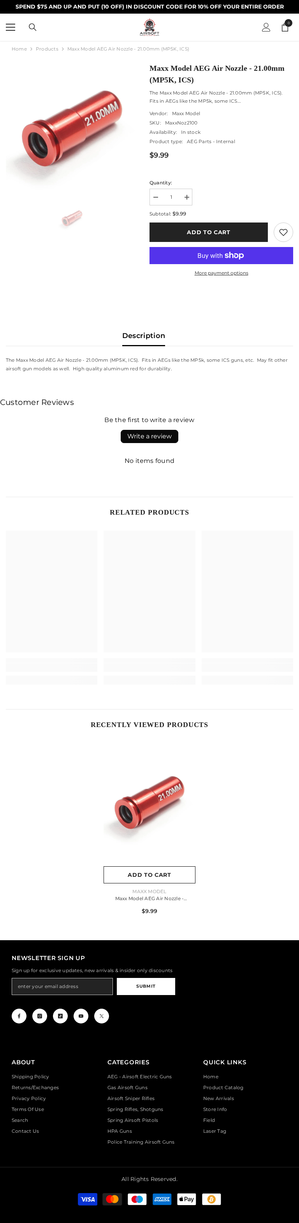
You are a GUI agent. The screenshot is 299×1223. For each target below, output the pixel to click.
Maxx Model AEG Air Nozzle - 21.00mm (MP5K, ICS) (149, 899)
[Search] (32, 27)
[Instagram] (39, 1016)
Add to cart (208, 232)
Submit (145, 986)
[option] (72, 128)
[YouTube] (81, 1016)
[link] (283, 232)
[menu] (10, 27)
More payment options (221, 273)
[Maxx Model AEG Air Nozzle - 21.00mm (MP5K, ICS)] (149, 802)
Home (19, 49)
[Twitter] (101, 1016)
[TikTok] (60, 1016)
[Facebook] (19, 1016)
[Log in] (266, 27)
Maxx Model (186, 113)
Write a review (149, 436)
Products (47, 49)
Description (143, 335)
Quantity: (161, 183)
